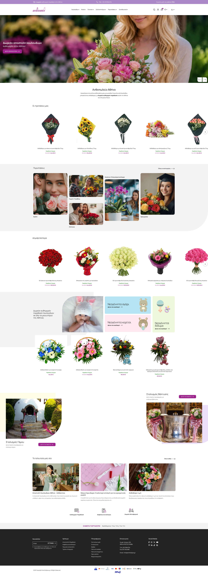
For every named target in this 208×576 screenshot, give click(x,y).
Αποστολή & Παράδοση (69, 542)
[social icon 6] (151, 545)
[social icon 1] (149, 542)
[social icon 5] (149, 545)
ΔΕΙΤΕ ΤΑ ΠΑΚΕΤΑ (45, 444)
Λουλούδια (74, 9)
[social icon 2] (151, 542)
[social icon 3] (154, 542)
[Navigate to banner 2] (128, 323)
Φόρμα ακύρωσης (96, 556)
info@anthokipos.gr (129, 553)
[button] (35, 114)
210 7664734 (126, 547)
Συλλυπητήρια (100, 9)
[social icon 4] (157, 542)
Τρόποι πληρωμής (68, 549)
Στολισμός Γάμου (15, 442)
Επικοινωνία (94, 544)
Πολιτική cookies (96, 549)
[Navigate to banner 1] (128, 305)
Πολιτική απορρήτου (97, 552)
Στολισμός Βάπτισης (157, 394)
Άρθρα (93, 547)
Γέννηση (90, 9)
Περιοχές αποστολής (68, 547)
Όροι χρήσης (95, 554)
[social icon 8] (157, 545)
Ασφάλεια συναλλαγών (69, 544)
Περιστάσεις (112, 9)
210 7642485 (126, 549)
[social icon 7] (154, 545)
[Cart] (162, 10)
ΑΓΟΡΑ (49, 156)
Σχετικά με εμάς (95, 542)
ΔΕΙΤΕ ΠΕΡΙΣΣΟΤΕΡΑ (11, 51)
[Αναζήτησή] (154, 10)
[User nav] (158, 10)
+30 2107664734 (107, 2)
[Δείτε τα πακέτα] (34, 417)
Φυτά (83, 9)
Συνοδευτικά (123, 9)
